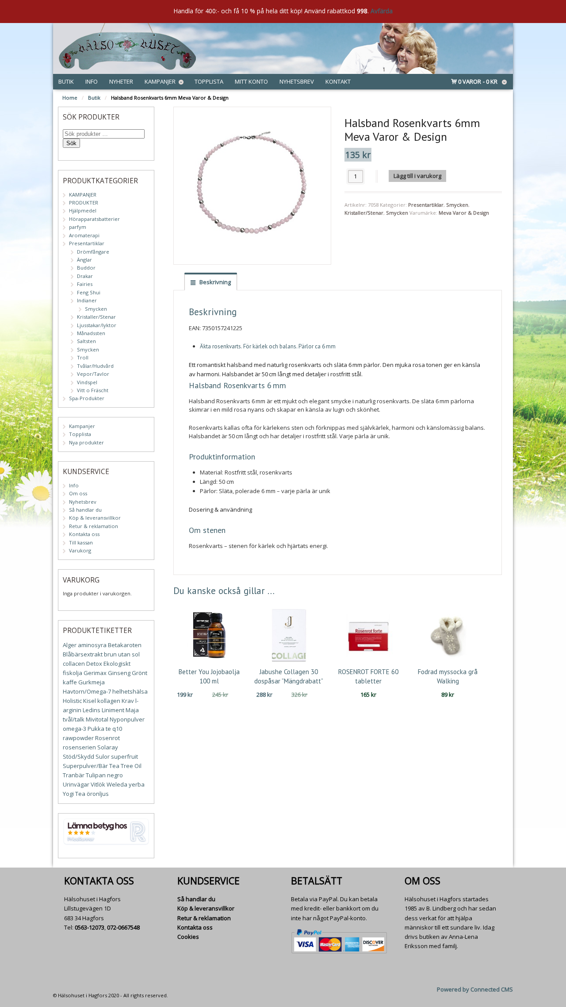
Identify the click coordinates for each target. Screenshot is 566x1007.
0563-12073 (89, 927)
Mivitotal (97, 719)
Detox (94, 663)
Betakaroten (125, 645)
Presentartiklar (426, 204)
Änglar (84, 259)
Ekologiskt (116, 663)
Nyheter (121, 81)
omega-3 (74, 729)
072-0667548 (123, 927)
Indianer (87, 300)
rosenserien (79, 747)
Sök (71, 143)
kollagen (108, 701)
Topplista (209, 81)
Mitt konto (251, 81)
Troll (82, 357)
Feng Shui (88, 292)
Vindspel (87, 382)
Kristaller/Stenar (363, 212)
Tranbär (73, 775)
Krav (128, 701)
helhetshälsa (130, 691)
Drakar (85, 276)
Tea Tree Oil (125, 766)
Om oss (78, 493)
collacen (74, 663)
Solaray (107, 747)
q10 (117, 729)
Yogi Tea (74, 794)
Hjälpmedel (82, 210)
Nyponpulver (127, 719)
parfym (77, 227)
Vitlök (98, 784)
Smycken (457, 204)
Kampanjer (160, 81)
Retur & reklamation (93, 526)
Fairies (84, 284)
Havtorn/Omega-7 (87, 691)
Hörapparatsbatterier (94, 219)
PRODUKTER (83, 202)
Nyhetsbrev (296, 81)
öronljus (98, 794)
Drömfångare (93, 251)
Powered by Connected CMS (475, 989)
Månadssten (91, 333)
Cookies (188, 937)
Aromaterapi (84, 235)
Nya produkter (86, 442)
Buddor (86, 267)
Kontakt (338, 81)
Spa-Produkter (86, 398)
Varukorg (80, 550)
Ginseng (119, 673)
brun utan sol (122, 654)
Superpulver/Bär (85, 766)
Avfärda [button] (382, 11)
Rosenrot (107, 738)
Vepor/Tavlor (93, 373)
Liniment (113, 710)
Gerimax (95, 673)
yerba (137, 784)
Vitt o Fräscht (92, 390)
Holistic (72, 701)
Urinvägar (76, 784)
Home (69, 97)
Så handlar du (85, 509)
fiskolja (72, 673)
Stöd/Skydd (78, 756)
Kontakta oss (84, 534)
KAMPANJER (82, 194)
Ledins (91, 710)
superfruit (124, 756)
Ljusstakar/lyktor (96, 325)
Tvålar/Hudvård (95, 366)
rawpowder (78, 738)
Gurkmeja (91, 682)
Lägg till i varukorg (417, 176)
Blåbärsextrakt (83, 654)
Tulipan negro (104, 775)
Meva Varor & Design (464, 212)
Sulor (103, 756)
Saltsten (86, 341)
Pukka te (99, 729)
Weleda (117, 784)
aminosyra (92, 645)
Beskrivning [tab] (214, 282)
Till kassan (81, 542)
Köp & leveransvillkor (95, 517)
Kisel (89, 701)
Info (91, 81)
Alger (69, 645)
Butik (66, 81)
